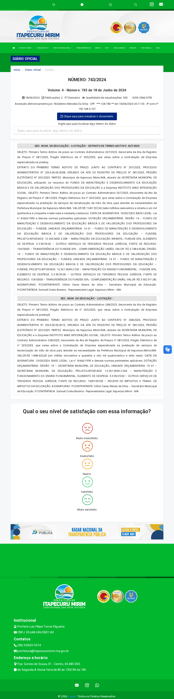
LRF (106, 48)
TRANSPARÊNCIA (83, 48)
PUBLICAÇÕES (119, 48)
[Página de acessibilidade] (110, 4)
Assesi (72, 696)
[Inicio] (14, 47)
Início (17, 69)
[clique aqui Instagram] (87, 685)
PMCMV (132, 48)
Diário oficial (33, 69)
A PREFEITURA (25, 48)
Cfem (158, 48)
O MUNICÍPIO (42, 48)
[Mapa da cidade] (87, 560)
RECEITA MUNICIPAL (62, 48)
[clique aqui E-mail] (77, 685)
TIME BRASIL (146, 48)
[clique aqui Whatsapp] (97, 685)
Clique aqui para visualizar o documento (88, 116)
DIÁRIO (98, 48)
